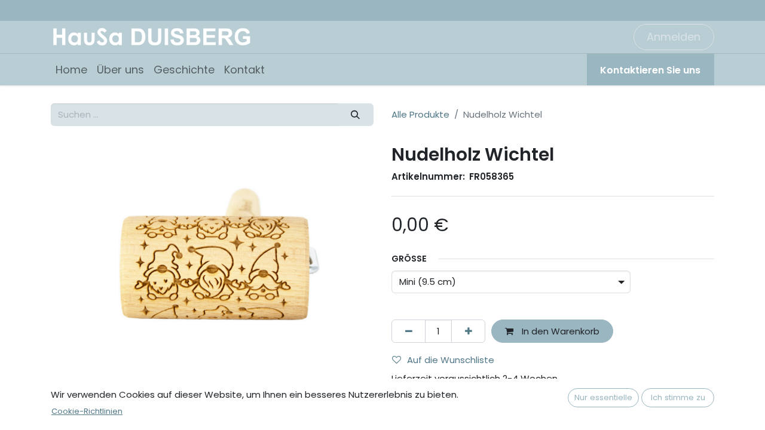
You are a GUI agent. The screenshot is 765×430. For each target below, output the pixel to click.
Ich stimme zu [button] (678, 397)
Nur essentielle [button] (603, 397)
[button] (75, 263)
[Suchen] (356, 115)
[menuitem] (71, 69)
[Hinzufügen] (468, 331)
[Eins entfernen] (408, 331)
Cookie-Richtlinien (87, 411)
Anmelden (673, 36)
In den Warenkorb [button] (559, 331)
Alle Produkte (420, 114)
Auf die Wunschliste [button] (450, 360)
